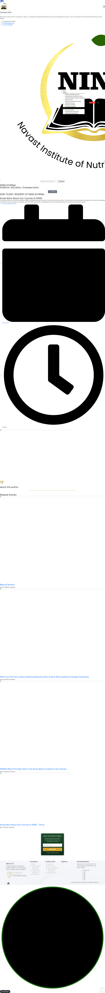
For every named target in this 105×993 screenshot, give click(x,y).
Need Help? (92, 102)
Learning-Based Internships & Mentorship (36, 867)
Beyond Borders (7, 584)
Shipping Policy (52, 872)
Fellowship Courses (70, 103)
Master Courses (69, 99)
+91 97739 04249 (8, 25)
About (64, 90)
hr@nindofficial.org (9, 23)
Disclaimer (51, 864)
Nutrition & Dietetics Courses (72, 94)
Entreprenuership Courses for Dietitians (75, 97)
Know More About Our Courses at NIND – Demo (22, 824)
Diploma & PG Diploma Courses (73, 101)
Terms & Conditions (53, 867)
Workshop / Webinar (70, 104)
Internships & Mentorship (71, 113)
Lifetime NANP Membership (72, 111)
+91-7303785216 (17, 874)
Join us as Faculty (69, 110)
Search (62, 181)
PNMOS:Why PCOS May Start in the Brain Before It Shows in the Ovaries (33, 769)
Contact (65, 115)
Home (64, 89)
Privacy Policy (51, 865)
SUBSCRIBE (52, 849)
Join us (64, 108)
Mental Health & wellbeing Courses (73, 96)
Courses (65, 92)
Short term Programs (70, 106)
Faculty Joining (36, 874)
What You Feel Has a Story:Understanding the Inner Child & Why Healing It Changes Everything (44, 676)
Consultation (5, 991)
